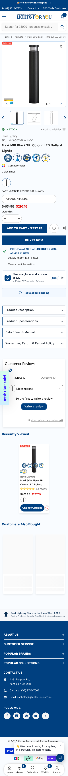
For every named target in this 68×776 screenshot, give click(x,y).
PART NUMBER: (23, 191)
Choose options (32, 507)
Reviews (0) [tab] (19, 377)
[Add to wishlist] (46, 507)
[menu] (4, 16)
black (23, 499)
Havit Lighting (10, 136)
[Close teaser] (10, 370)
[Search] (62, 27)
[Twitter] (45, 715)
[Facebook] (7, 715)
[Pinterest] (26, 715)
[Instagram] (16, 715)
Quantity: (7, 211)
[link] (54, 228)
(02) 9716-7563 (30, 690)
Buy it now (34, 240)
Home (7, 36)
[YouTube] (35, 715)
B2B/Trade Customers (54, 8)
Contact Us (33, 8)
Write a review (34, 406)
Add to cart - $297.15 (24, 228)
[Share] (63, 228)
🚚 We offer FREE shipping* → (34, 2)
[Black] (6, 182)
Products (18, 36)
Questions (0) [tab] (48, 377)
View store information (21, 264)
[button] (7, 104)
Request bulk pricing (36, 292)
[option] (34, 74)
